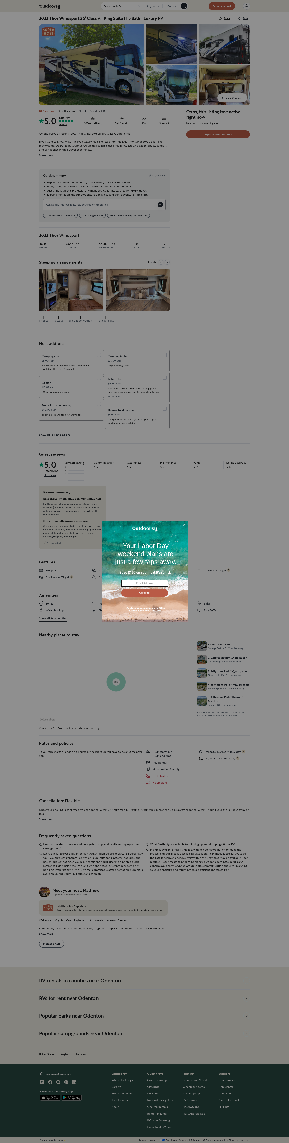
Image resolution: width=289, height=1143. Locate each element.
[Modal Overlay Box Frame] (145, 571)
